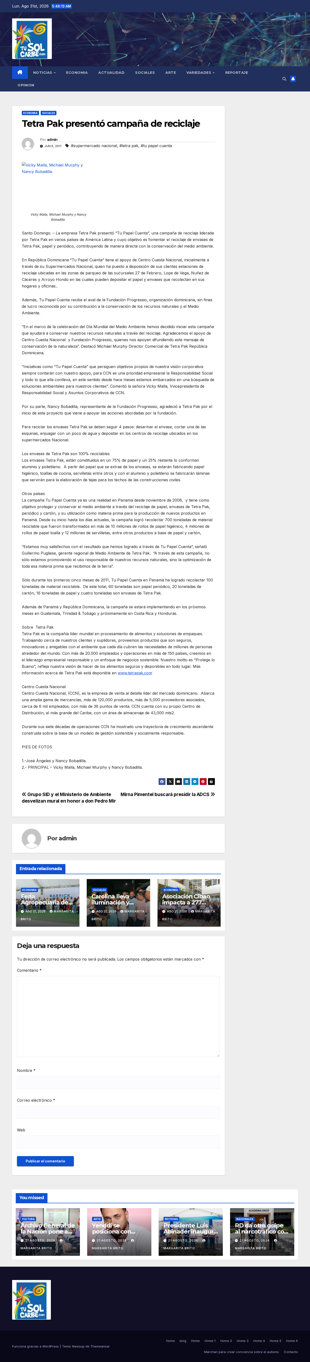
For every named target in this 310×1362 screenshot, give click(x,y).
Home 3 (242, 1341)
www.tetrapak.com (135, 672)
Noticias (43, 72)
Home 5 (275, 1341)
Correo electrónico (36, 1100)
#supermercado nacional (94, 145)
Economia (77, 72)
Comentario (29, 970)
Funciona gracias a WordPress (36, 1346)
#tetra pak (128, 145)
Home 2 (226, 1341)
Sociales (145, 72)
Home (170, 1341)
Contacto (291, 1352)
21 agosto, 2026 (40, 1240)
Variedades (199, 72)
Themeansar (100, 1346)
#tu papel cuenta (156, 145)
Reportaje (236, 72)
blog (183, 1341)
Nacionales (244, 1219)
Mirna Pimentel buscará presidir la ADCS (165, 794)
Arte (170, 72)
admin (52, 139)
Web (21, 1130)
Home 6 (292, 1341)
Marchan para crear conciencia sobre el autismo (241, 1352)
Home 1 (210, 1341)
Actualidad (111, 72)
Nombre (26, 1070)
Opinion (25, 85)
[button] (284, 78)
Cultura (28, 1219)
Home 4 (259, 1341)
